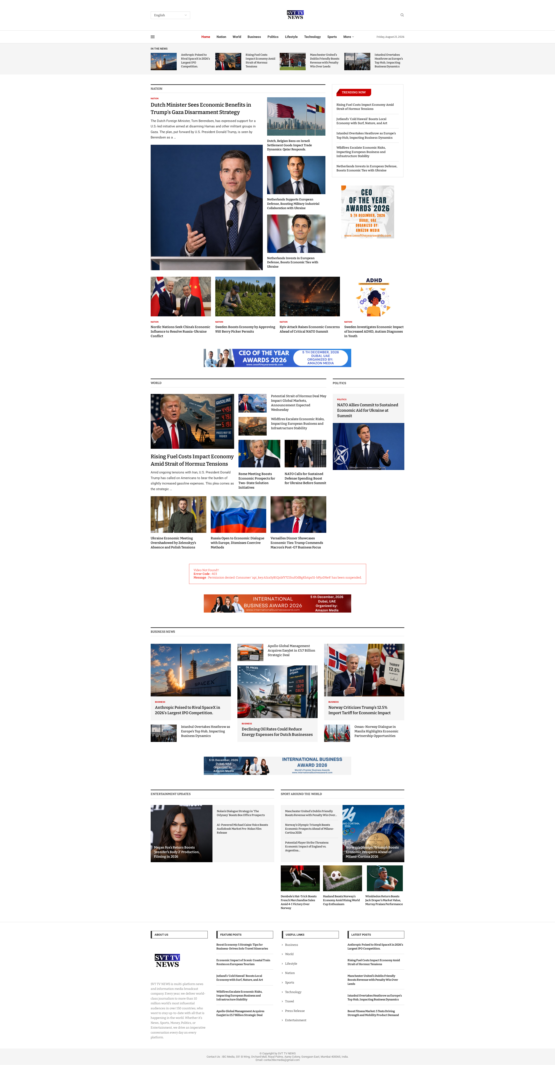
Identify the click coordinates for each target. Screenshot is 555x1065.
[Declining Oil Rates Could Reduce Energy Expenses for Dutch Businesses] (277, 703)
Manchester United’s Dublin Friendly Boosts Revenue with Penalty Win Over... (311, 813)
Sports (332, 37)
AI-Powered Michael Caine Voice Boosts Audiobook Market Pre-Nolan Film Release (242, 828)
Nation (221, 37)
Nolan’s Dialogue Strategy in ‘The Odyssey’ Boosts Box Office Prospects (241, 813)
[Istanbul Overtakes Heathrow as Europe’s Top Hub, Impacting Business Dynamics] (357, 61)
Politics (273, 37)
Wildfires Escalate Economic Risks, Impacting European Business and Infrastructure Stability (361, 152)
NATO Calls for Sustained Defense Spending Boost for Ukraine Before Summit (305, 478)
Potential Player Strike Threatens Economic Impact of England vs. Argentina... (306, 846)
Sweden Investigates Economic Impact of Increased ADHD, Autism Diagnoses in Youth (374, 331)
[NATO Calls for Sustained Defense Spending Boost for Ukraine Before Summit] (305, 462)
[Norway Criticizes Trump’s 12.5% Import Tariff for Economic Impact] (364, 682)
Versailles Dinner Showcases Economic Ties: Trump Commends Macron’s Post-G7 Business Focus (297, 542)
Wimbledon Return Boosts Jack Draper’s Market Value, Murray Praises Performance (384, 900)
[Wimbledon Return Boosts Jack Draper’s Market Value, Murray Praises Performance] (384, 885)
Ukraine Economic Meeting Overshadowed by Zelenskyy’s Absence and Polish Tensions (173, 542)
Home (205, 37)
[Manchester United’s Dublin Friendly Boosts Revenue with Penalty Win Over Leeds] (293, 61)
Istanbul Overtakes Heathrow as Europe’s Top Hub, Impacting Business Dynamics (366, 136)
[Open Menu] (153, 37)
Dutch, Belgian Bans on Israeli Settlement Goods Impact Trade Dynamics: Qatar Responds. (289, 145)
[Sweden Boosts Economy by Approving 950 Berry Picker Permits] (245, 305)
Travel (289, 1001)
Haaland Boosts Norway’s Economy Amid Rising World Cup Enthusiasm (341, 900)
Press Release (295, 1011)
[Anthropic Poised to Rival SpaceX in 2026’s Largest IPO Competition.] (164, 61)
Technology (312, 37)
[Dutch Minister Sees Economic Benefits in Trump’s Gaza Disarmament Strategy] (207, 183)
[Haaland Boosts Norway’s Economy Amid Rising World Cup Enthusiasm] (342, 885)
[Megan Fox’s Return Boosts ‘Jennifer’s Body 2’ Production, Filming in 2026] (181, 833)
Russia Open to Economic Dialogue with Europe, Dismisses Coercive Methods (237, 542)
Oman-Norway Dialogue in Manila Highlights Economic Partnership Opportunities (376, 731)
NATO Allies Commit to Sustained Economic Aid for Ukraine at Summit (367, 410)
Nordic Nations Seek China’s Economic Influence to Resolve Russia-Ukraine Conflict (180, 331)
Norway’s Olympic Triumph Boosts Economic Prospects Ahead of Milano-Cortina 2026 (309, 828)
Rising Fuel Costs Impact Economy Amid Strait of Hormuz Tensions (365, 107)
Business (254, 37)
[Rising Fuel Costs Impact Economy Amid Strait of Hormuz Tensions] (228, 61)
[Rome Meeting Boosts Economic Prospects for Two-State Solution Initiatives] (259, 465)
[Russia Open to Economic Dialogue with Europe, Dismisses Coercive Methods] (238, 523)
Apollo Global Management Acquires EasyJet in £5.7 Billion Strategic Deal (291, 650)
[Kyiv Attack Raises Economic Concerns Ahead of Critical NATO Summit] (310, 305)
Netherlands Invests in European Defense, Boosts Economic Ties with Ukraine (292, 262)
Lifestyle (291, 37)
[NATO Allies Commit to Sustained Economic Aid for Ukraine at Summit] (368, 432)
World (237, 37)
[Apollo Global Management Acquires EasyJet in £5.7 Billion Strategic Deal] (250, 652)
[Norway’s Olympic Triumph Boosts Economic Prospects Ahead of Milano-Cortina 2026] (373, 833)
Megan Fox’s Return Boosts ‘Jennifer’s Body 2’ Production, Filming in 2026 (177, 852)
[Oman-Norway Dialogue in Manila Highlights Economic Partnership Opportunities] (337, 733)
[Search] (402, 15)
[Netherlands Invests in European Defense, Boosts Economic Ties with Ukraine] (296, 242)
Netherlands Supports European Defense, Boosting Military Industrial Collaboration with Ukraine (293, 204)
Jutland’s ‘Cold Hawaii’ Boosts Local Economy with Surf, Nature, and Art (361, 121)
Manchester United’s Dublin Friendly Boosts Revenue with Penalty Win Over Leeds (373, 979)
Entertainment (295, 1020)
